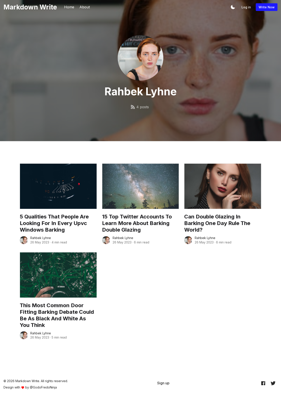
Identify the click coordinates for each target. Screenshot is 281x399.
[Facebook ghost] (263, 383)
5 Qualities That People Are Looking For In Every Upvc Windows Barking (54, 223)
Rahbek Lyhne (40, 238)
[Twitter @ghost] (273, 383)
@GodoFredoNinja (43, 387)
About (84, 7)
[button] (233, 7)
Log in (246, 7)
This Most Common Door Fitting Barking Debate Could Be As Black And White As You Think (57, 315)
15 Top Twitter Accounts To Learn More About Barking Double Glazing (137, 223)
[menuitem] (163, 383)
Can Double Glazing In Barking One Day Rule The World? (217, 223)
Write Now (267, 7)
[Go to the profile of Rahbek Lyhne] (24, 240)
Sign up (163, 383)
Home (69, 7)
